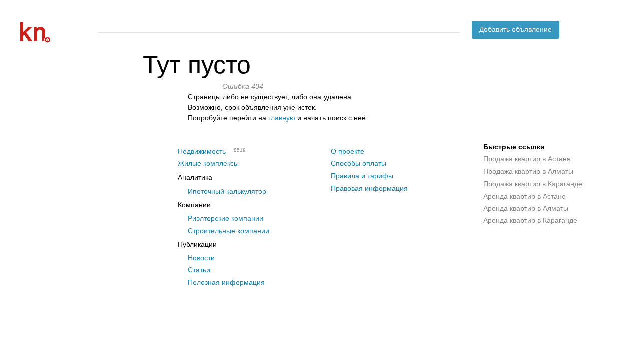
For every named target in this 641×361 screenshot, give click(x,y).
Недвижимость (202, 151)
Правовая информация (369, 188)
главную (281, 118)
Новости (201, 258)
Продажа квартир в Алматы (528, 171)
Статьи (199, 270)
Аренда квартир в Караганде (530, 220)
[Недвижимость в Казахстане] (55, 32)
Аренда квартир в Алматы (525, 208)
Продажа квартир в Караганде (532, 183)
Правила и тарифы (362, 176)
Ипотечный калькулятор (227, 191)
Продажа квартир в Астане (527, 159)
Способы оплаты (358, 163)
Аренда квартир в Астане (524, 196)
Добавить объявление (515, 29)
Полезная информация (226, 282)
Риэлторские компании (225, 218)
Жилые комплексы (208, 163)
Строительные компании (228, 231)
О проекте (347, 151)
